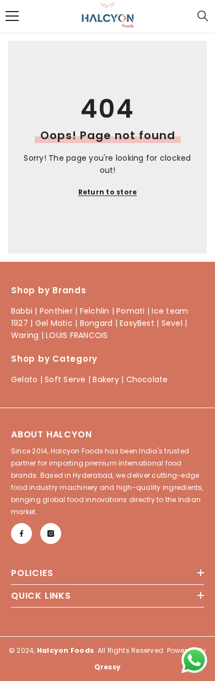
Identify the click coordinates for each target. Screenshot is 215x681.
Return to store (107, 192)
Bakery (106, 379)
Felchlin (95, 310)
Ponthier (56, 310)
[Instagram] (50, 533)
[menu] (12, 16)
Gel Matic (54, 323)
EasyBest (137, 323)
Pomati (130, 310)
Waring (25, 335)
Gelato (24, 379)
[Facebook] (21, 533)
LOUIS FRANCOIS (77, 335)
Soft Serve (65, 379)
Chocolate (147, 379)
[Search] (202, 16)
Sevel (172, 323)
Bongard (96, 323)
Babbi (22, 310)
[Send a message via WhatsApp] (194, 660)
